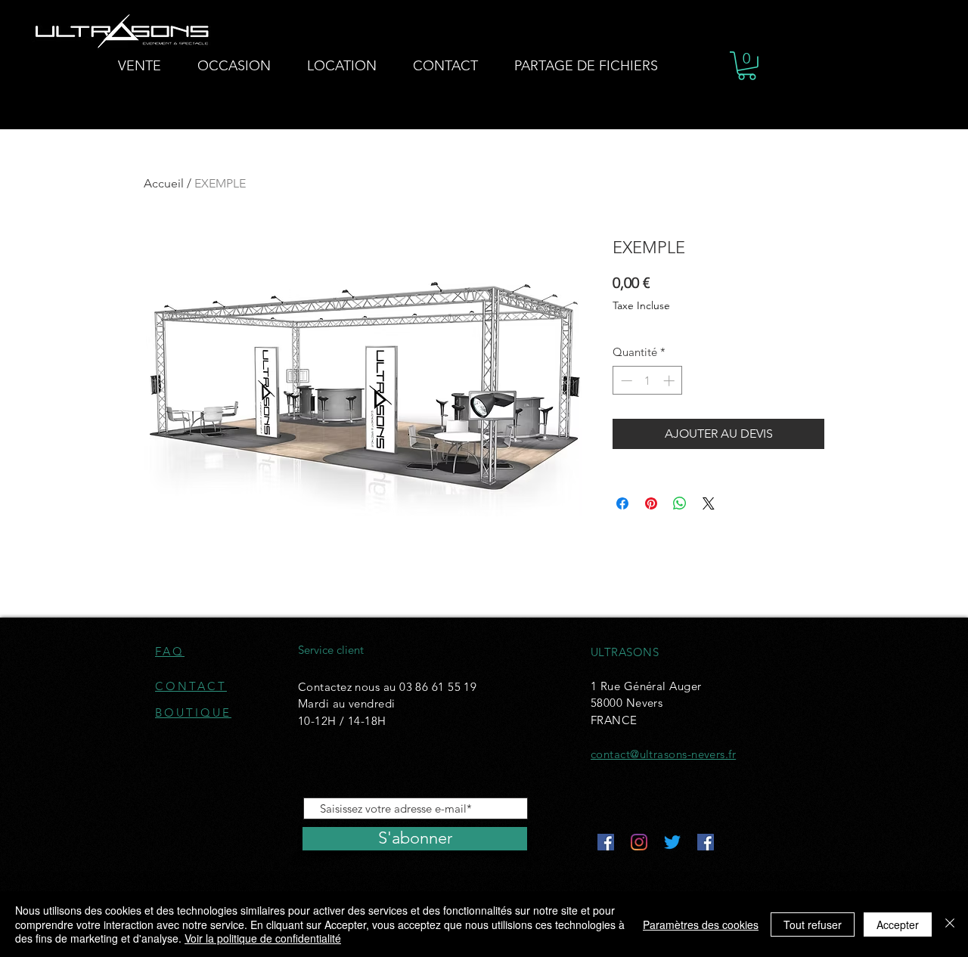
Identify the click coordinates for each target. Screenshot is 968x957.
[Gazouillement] (672, 842)
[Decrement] (625, 381)
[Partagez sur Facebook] (622, 503)
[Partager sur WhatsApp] (680, 503)
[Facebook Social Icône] (605, 842)
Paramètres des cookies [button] (701, 924)
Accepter (897, 924)
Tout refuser (812, 924)
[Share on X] (709, 503)
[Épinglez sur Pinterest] (651, 503)
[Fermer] (950, 924)
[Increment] (670, 381)
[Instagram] (639, 842)
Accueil (164, 183)
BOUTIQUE (193, 712)
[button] (747, 65)
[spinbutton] (647, 381)
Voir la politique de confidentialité (263, 938)
